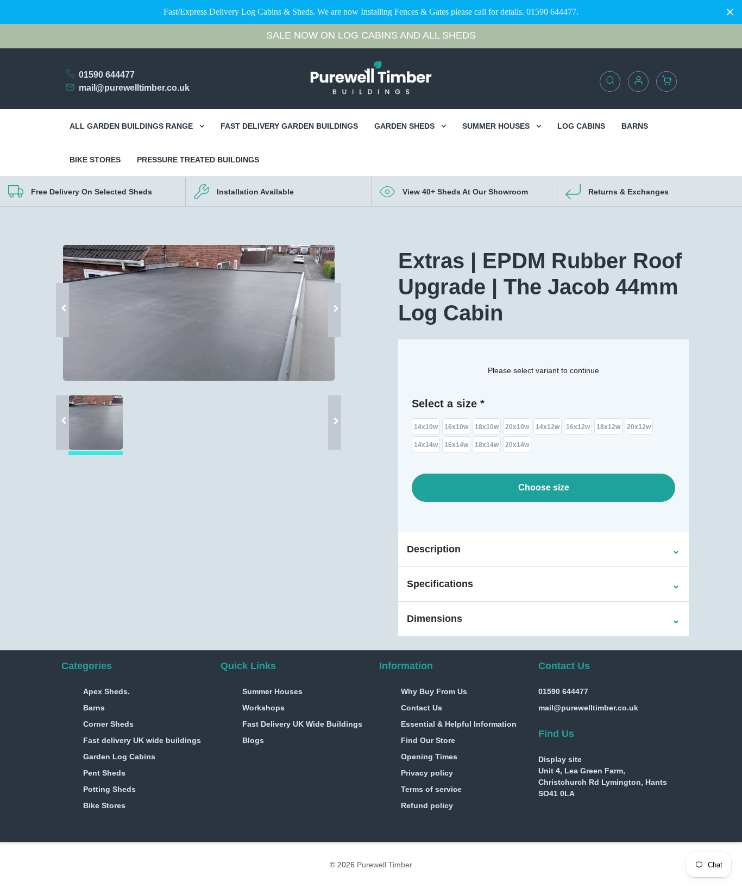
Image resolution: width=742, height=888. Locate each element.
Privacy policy (427, 773)
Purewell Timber (384, 864)
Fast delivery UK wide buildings (142, 740)
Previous (67, 294)
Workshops (263, 707)
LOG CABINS (581, 126)
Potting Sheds (109, 789)
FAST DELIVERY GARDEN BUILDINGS (289, 126)
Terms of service (431, 789)
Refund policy (427, 805)
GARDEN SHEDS (405, 126)
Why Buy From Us (434, 691)
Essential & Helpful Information (459, 724)
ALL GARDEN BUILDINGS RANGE (132, 126)
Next (330, 294)
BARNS (634, 126)
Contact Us (421, 707)
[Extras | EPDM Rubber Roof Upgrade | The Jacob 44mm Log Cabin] (199, 313)
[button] (434, 549)
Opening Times (429, 756)
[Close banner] (730, 11)
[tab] (543, 549)
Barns (94, 707)
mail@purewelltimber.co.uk (134, 87)
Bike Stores (104, 805)
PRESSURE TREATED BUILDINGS (198, 159)
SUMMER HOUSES (497, 126)
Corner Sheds (108, 724)
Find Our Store (428, 740)
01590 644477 (107, 74)
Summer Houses (272, 691)
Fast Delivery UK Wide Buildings (302, 724)
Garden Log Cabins (119, 756)
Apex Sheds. (106, 691)
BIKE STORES (95, 159)
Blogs (253, 740)
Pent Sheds (104, 773)
